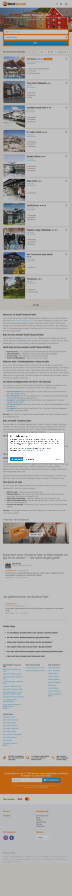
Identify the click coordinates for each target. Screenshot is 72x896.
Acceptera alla (17, 459)
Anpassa (58, 459)
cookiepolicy (40, 450)
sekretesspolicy (29, 450)
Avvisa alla (30, 459)
